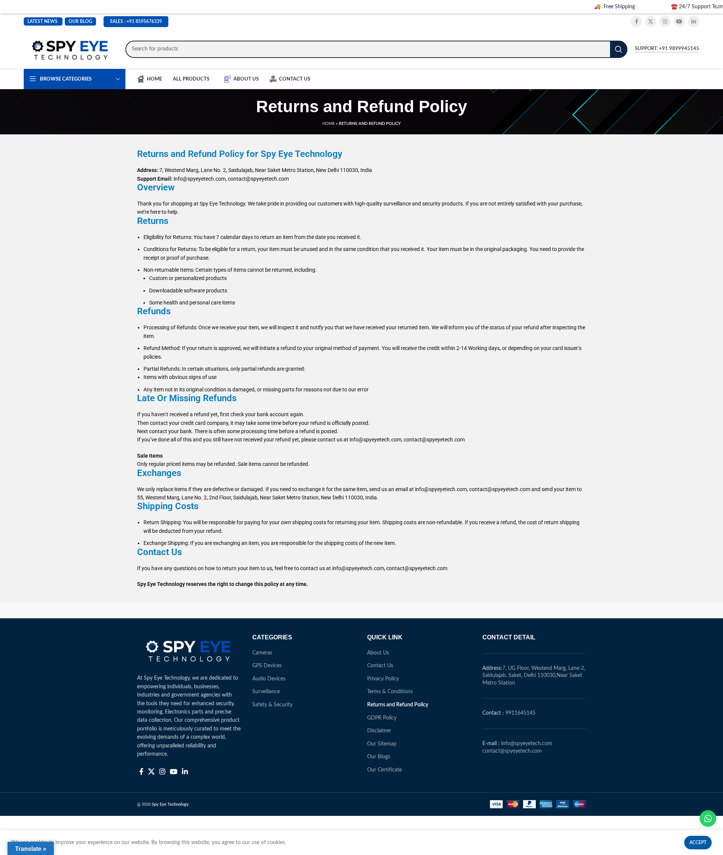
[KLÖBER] (361, 610)
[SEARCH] (618, 49)
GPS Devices (267, 665)
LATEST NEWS (42, 21)
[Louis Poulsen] (297, 610)
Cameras (262, 653)
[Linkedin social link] (693, 21)
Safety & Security (272, 704)
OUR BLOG (80, 21)
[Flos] (554, 610)
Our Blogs (378, 756)
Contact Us (380, 665)
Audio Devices (268, 679)
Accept (697, 842)
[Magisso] (233, 610)
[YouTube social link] (679, 21)
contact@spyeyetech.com (512, 751)
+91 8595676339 (144, 21)
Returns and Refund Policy (397, 704)
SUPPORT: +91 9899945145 (667, 48)
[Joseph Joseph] (426, 610)
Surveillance (266, 691)
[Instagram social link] (665, 21)
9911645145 (520, 713)
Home (328, 124)
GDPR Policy (382, 718)
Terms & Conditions (390, 691)
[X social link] (650, 21)
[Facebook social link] (636, 21)
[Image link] (189, 650)
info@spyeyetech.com (526, 743)
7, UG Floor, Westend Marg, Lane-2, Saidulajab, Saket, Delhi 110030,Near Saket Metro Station (533, 676)
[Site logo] (71, 49)
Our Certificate (384, 770)
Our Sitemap (382, 744)
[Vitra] (169, 610)
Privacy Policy (383, 679)
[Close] (717, 5)
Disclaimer (379, 730)
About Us (378, 653)
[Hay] (490, 610)
